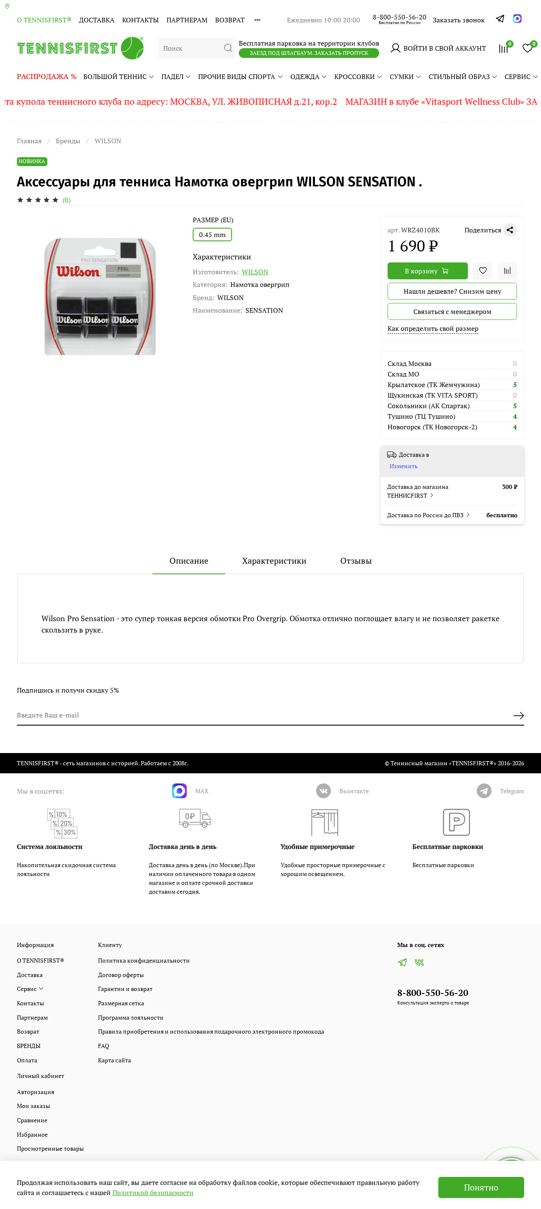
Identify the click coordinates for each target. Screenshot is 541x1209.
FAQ (103, 1046)
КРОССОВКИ (354, 76)
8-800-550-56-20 (399, 17)
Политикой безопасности (153, 1192)
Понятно (481, 1187)
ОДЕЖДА (305, 76)
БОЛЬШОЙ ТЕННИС (115, 76)
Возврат (230, 20)
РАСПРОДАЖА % (47, 76)
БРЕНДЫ (29, 1046)
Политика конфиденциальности (144, 960)
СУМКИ (402, 76)
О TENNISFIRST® (44, 20)
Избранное (32, 1134)
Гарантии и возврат (125, 989)
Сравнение (32, 1120)
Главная (29, 140)
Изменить (404, 466)
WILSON (108, 140)
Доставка (97, 20)
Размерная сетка (121, 1003)
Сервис (517, 76)
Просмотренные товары (50, 1148)
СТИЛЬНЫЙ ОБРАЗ (459, 76)
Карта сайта (114, 1060)
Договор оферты (121, 975)
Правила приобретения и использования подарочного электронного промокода (211, 1031)
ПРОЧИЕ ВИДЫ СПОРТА (236, 76)
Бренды (68, 140)
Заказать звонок (459, 20)
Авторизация (35, 1092)
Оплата (27, 1060)
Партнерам (187, 20)
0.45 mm (212, 234)
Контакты (140, 20)
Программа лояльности (131, 1017)
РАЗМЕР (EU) (213, 220)
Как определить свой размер (433, 328)
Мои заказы (33, 1106)
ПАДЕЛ (172, 76)
